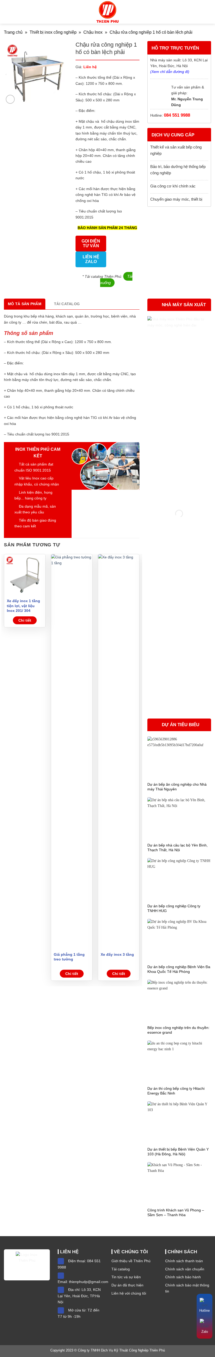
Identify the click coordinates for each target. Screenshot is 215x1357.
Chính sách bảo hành (183, 1277)
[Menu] (6, 12)
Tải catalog (120, 1269)
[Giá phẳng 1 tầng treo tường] (71, 751)
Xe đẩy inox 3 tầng (117, 954)
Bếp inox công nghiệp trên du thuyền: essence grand (178, 1030)
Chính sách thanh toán (184, 1261)
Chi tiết (24, 620)
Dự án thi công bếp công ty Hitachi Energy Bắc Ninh (176, 1090)
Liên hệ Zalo (91, 259)
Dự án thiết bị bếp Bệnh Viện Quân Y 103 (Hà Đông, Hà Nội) (178, 1151)
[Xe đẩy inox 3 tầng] (118, 751)
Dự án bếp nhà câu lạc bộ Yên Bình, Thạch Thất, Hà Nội (177, 847)
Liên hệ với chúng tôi (128, 1293)
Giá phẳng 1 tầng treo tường (69, 956)
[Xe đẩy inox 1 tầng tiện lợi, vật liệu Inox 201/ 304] (24, 575)
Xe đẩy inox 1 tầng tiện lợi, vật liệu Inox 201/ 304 (23, 605)
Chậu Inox (93, 32)
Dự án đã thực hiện (127, 1285)
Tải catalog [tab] (67, 304)
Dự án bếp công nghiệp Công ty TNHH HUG (173, 908)
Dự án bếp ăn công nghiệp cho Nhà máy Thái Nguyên (177, 786)
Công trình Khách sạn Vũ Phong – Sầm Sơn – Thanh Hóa (175, 1212)
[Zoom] (10, 99)
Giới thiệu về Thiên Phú (130, 1261)
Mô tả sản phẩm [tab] (24, 304)
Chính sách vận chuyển (184, 1269)
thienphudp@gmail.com (88, 1282)
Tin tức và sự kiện (126, 1277)
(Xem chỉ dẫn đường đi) (169, 72)
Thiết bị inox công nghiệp (53, 32)
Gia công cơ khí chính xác (173, 186)
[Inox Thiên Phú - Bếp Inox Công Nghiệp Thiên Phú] (107, 12)
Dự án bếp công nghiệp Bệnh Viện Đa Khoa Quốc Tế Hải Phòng (178, 969)
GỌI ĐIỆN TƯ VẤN (91, 243)
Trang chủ (13, 32)
